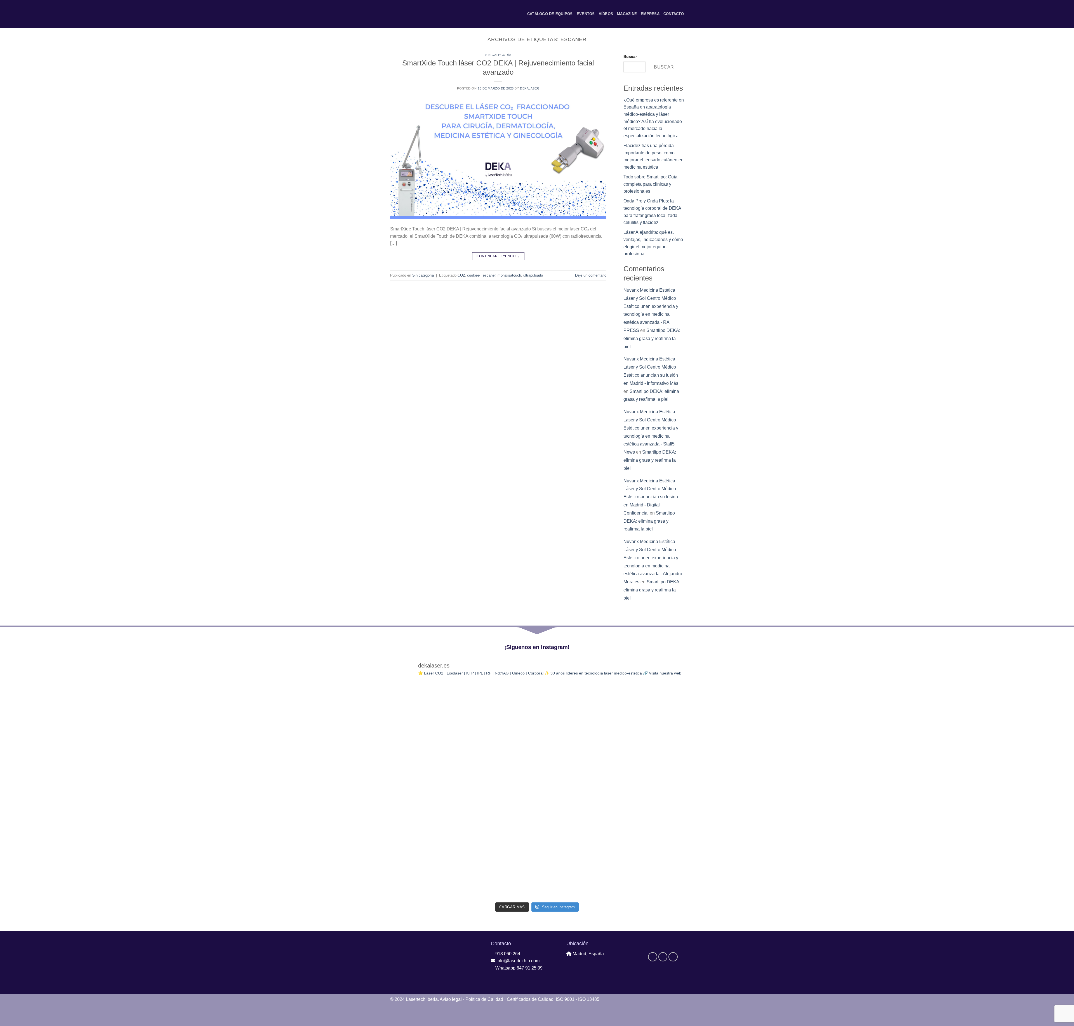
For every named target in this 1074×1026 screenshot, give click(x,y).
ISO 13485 (588, 999)
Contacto (673, 14)
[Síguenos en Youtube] (448, 13)
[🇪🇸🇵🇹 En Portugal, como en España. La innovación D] (425, 749)
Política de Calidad (484, 999)
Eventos (586, 14)
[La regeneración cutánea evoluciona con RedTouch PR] (648, 835)
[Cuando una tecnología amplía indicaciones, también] (425, 707)
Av (451, 999)
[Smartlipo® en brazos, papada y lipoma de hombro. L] (648, 792)
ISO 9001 (565, 999)
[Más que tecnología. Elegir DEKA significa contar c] (574, 792)
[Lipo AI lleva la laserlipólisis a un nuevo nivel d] (574, 749)
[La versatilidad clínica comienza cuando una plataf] (425, 835)
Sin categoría (498, 54)
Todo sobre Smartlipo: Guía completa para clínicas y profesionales (650, 184)
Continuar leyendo (498, 256)
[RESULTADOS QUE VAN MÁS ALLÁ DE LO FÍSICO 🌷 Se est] (500, 749)
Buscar (630, 56)
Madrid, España (587, 953)
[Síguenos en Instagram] (433, 13)
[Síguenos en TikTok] (440, 13)
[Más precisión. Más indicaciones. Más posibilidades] (648, 878)
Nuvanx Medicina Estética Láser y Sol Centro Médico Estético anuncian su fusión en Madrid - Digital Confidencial (650, 496)
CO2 (461, 275)
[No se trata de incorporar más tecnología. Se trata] (500, 878)
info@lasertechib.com (517, 960)
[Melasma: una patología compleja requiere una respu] (648, 749)
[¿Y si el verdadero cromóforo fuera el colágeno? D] (500, 835)
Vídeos (606, 14)
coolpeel (474, 275)
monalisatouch (509, 275)
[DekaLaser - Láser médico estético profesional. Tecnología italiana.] (405, 14)
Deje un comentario (590, 275)
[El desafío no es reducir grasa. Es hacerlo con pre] (574, 835)
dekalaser (529, 88)
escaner (489, 275)
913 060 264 (507, 953)
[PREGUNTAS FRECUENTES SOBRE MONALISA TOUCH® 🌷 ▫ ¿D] (574, 878)
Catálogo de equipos (550, 14)
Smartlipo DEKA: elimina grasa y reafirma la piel (651, 338)
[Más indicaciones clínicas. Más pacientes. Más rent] (500, 792)
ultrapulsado (533, 275)
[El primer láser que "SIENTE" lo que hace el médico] (500, 707)
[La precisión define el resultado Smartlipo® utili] (574, 707)
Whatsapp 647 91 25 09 (518, 968)
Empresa (650, 14)
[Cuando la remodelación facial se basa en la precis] (648, 707)
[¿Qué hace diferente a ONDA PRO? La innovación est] (425, 878)
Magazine (627, 14)
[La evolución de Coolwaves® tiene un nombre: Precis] (425, 792)
